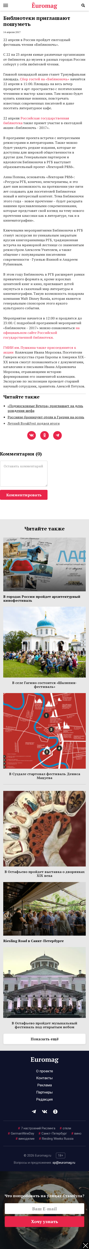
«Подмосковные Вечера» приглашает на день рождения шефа (45, 408)
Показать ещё (45, 1038)
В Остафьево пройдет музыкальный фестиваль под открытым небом (44, 1025)
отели (65, 1128)
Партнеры (44, 1092)
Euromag (44, 5)
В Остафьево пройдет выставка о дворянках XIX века (45, 873)
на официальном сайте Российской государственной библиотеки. (41, 332)
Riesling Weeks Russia (56, 1139)
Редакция (44, 1099)
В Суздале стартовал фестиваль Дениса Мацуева (44, 775)
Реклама (44, 1085)
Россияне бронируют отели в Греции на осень (46, 417)
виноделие (25, 1139)
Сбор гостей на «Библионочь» (44, 79)
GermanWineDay (21, 1133)
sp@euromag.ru (63, 1163)
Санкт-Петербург (52, 1133)
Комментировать (23, 494)
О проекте (44, 1071)
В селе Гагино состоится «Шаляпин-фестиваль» (44, 684)
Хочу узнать (44, 1221)
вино (76, 1133)
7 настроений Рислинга (36, 1128)
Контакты (44, 1078)
